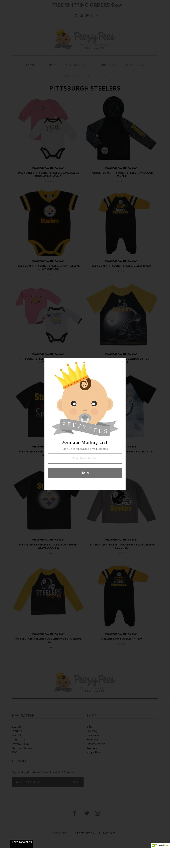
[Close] (122, 361)
